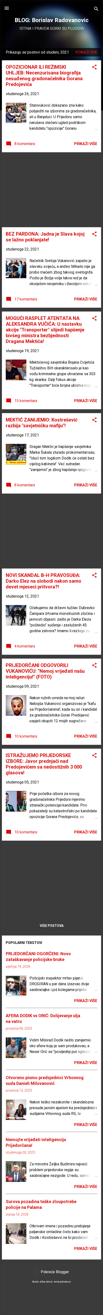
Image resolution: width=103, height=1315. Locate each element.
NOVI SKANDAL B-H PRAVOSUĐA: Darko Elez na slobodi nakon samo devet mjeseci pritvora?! (43, 581)
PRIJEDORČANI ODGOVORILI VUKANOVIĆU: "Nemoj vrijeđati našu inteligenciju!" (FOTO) (45, 671)
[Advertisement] (51, 189)
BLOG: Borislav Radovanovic (52, 20)
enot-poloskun (62, 1281)
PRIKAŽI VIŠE (85, 143)
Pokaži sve (86, 52)
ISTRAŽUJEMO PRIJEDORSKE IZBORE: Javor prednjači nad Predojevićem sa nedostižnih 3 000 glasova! (44, 764)
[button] (94, 68)
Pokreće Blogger (54, 1272)
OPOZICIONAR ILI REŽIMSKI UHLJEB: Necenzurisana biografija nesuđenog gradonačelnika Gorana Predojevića (44, 75)
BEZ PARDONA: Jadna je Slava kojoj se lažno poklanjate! (45, 237)
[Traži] (96, 9)
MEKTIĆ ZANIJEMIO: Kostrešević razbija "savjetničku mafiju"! (41, 422)
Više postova (51, 926)
